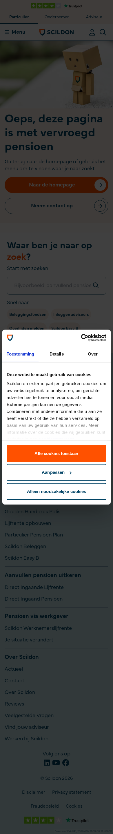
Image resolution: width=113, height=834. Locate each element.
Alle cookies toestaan (56, 453)
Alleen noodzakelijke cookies (56, 491)
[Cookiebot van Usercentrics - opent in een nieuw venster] (81, 338)
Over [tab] (93, 353)
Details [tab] (57, 353)
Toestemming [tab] (20, 353)
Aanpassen (53, 472)
